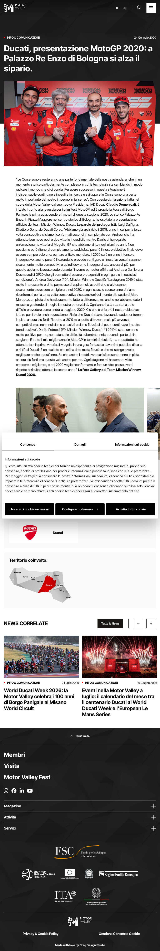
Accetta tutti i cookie (131, 509)
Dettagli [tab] (80, 444)
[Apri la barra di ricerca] (139, 7)
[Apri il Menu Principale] (151, 8)
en (124, 8)
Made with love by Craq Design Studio (80, 945)
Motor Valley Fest (27, 777)
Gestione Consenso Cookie (119, 934)
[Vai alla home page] (15, 8)
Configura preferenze (77, 509)
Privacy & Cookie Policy (41, 934)
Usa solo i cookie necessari (29, 509)
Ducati (58, 533)
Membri (14, 754)
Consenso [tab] (27, 444)
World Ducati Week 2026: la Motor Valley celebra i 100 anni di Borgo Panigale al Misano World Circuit (39, 699)
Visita (11, 765)
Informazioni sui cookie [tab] (132, 444)
